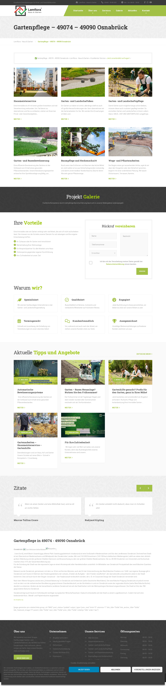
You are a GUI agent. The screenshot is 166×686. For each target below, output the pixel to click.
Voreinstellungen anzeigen (147, 670)
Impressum (57, 656)
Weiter (20, 408)
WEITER (17, 119)
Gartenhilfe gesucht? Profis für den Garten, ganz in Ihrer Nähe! (129, 391)
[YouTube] (150, 2)
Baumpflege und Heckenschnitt (79, 160)
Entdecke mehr (144, 354)
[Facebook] (145, 2)
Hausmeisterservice (25, 101)
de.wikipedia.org (18, 600)
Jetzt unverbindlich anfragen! (118, 58)
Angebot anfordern (60, 638)
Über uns (92, 10)
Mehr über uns (23, 658)
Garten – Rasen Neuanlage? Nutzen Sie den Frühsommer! (81, 391)
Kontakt (146, 10)
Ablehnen (115, 670)
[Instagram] (147, 2)
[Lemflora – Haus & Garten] (28, 10)
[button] (147, 488)
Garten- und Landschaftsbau (77, 101)
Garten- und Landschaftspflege (126, 101)
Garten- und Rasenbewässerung (31, 160)
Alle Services (93, 638)
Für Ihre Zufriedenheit (77, 442)
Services (106, 10)
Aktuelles (132, 10)
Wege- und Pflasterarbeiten (124, 160)
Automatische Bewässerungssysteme (30, 391)
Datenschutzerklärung (115, 264)
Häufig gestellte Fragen (62, 641)
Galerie (119, 10)
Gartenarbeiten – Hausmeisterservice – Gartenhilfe (29, 445)
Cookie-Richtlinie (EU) (61, 652)
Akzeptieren (84, 670)
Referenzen (57, 645)
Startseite (78, 10)
